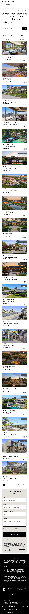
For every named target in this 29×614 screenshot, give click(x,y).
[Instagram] (16, 595)
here (13, 545)
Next (24, 484)
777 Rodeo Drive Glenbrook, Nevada (12, 41)
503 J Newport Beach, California (11, 440)
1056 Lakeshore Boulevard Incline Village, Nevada (14, 330)
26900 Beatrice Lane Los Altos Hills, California (12, 197)
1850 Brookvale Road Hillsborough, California (12, 263)
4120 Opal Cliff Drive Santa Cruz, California (14, 285)
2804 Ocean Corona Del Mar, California (13, 85)
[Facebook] (12, 595)
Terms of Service (18, 530)
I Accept (22, 606)
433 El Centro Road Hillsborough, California (11, 241)
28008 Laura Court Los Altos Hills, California (12, 153)
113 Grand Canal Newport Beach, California (14, 307)
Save (22, 35)
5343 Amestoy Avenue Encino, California (14, 373)
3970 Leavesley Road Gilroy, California (13, 351)
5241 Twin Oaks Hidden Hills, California (13, 218)
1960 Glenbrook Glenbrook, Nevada (12, 63)
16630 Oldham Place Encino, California (13, 396)
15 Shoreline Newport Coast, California (13, 174)
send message (14, 534)
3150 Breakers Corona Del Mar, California (14, 418)
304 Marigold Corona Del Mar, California (13, 462)
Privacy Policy (10, 530)
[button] (27, 606)
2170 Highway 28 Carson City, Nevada (13, 130)
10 (22, 484)
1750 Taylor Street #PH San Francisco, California (13, 108)
